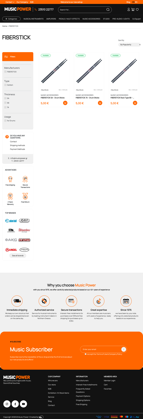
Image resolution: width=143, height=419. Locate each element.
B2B (31, 2)
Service (51, 397)
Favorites (107, 389)
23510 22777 (46, 9)
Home (4, 26)
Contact (13, 141)
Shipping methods (17, 145)
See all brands (17, 255)
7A (8, 107)
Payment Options (83, 396)
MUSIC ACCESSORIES (91, 19)
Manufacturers (82, 380)
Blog (128, 2)
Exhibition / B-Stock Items (58, 393)
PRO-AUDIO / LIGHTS (121, 19)
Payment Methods (17, 149)
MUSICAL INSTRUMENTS (33, 19)
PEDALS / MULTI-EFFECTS (69, 19)
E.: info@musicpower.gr (17, 158)
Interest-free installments (86, 384)
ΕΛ (136, 2)
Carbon (10, 85)
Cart (105, 384)
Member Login (109, 380)
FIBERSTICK (12, 71)
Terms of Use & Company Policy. (109, 354)
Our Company (22, 2)
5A (8, 98)
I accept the (104, 354)
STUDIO (106, 19)
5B (8, 102)
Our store (52, 384)
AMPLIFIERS (51, 19)
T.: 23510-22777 (18, 161)
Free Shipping (81, 404)
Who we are (53, 380)
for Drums (11, 120)
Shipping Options (83, 400)
